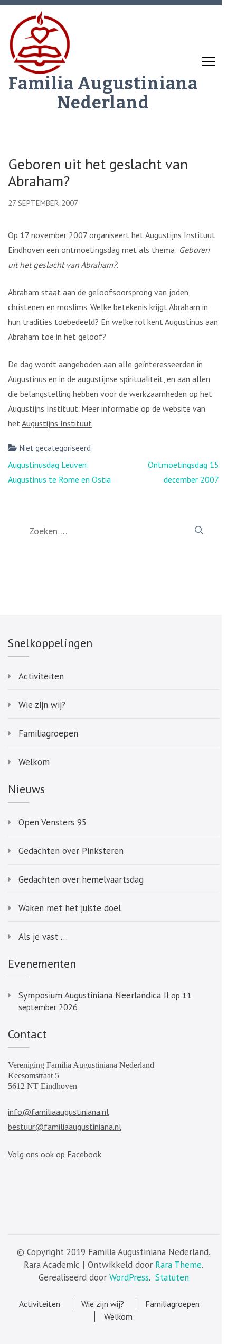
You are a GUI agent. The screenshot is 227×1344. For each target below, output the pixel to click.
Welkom (34, 762)
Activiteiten (41, 676)
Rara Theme (178, 1264)
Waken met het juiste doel (69, 908)
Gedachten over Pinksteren (71, 851)
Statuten (172, 1277)
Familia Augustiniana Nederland (103, 93)
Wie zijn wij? (41, 705)
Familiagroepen (48, 733)
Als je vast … (43, 936)
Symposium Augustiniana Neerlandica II (93, 995)
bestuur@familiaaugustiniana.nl (64, 1126)
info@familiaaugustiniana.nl (58, 1111)
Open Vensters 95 (52, 822)
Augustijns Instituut (57, 423)
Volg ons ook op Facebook (54, 1154)
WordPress (129, 1277)
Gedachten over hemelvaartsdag (81, 879)
